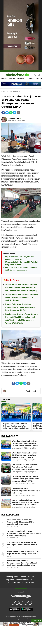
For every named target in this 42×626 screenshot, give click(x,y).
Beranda (4, 91)
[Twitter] (7, 112)
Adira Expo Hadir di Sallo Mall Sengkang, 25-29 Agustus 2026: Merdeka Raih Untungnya (20, 522)
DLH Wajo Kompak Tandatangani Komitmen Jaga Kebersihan (26, 490)
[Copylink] (18, 112)
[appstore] (14, 609)
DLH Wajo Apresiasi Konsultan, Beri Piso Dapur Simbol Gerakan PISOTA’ (22, 543)
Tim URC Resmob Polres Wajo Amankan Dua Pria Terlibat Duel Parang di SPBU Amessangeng (24, 533)
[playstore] (27, 609)
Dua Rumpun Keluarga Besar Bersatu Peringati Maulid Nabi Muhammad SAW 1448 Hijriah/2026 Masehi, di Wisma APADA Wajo (25, 481)
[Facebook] (3, 112)
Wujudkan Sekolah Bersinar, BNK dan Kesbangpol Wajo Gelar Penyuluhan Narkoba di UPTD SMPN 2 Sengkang (21, 287)
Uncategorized (15, 91)
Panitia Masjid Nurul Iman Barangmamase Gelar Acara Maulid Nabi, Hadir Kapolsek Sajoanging (22, 563)
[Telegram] (14, 112)
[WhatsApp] (11, 112)
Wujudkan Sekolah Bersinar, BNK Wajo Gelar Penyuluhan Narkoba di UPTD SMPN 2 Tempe (21, 297)
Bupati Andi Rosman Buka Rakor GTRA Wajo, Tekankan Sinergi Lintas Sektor (23, 553)
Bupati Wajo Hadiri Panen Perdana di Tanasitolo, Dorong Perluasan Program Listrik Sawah (26, 503)
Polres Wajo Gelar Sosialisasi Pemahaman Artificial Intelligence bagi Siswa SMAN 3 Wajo (20, 307)
